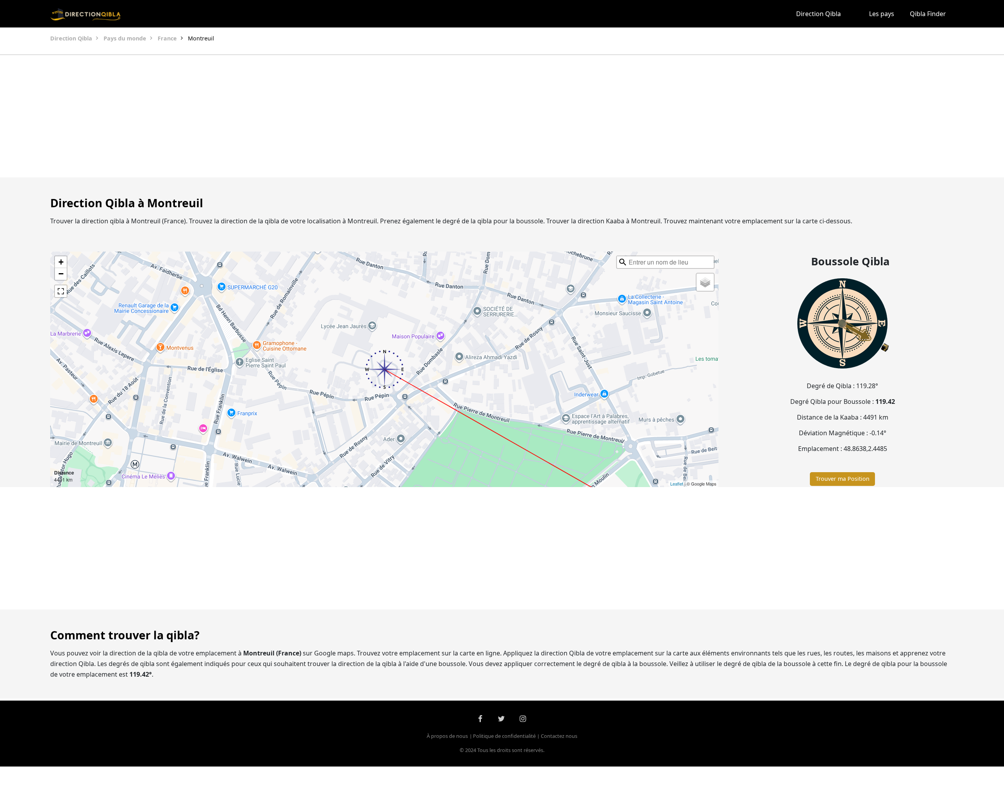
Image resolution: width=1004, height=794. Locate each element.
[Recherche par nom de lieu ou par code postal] (623, 262)
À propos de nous (447, 735)
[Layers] (705, 282)
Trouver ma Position (842, 478)
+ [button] (61, 262)
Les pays (881, 13)
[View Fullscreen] (61, 291)
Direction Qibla (818, 13)
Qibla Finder (928, 13)
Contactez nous (559, 735)
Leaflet (676, 483)
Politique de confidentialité (504, 735)
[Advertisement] (483, 116)
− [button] (61, 274)
